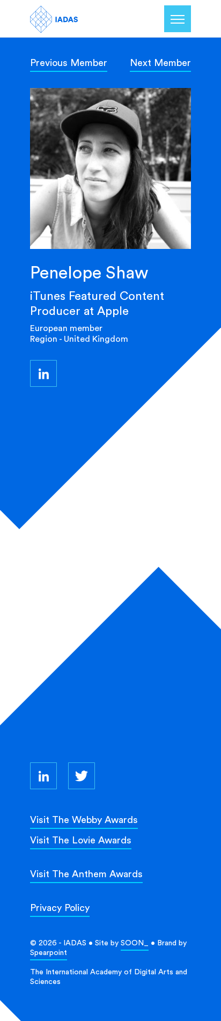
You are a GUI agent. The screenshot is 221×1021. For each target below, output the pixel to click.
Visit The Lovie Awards (80, 840)
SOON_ (135, 942)
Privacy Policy (60, 907)
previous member (68, 62)
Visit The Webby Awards (84, 819)
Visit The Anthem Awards (86, 874)
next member (160, 62)
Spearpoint (48, 952)
